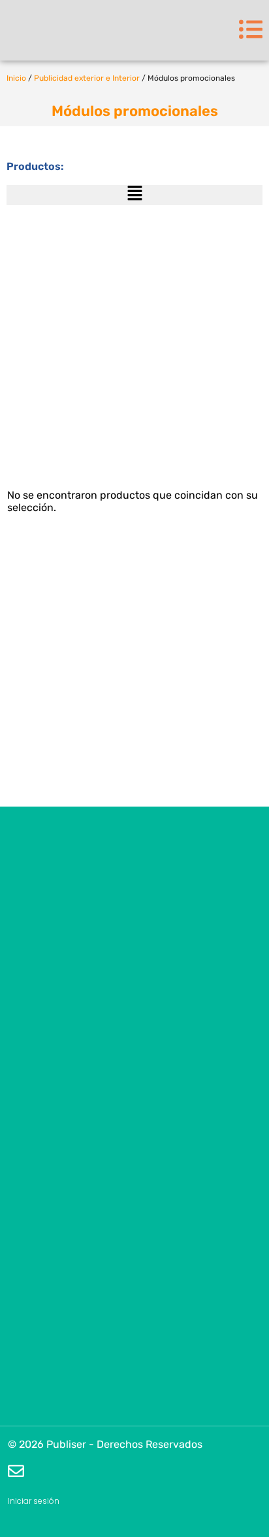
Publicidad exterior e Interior (87, 78)
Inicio (16, 78)
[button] (134, 195)
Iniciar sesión (33, 1500)
